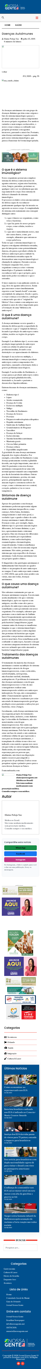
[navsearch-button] (4, 17)
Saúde (18, 25)
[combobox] (20, 1247)
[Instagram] (22, 1363)
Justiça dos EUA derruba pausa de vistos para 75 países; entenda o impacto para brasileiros (20, 1137)
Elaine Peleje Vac (13, 815)
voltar (4, 72)
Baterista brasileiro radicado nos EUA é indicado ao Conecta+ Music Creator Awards (20, 1112)
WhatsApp (20, 848)
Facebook (20, 854)
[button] (37, 18)
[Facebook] (18, 1363)
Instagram (20, 859)
